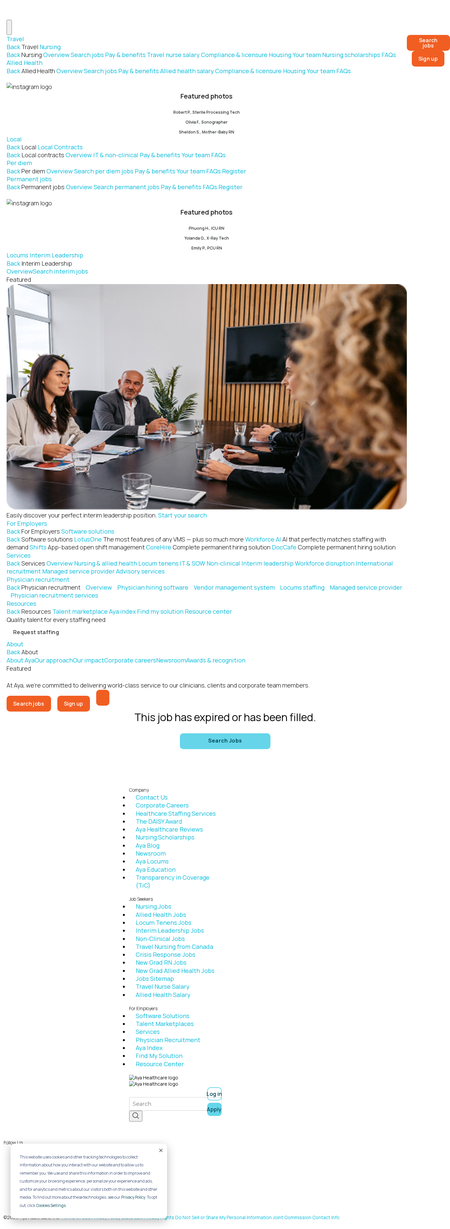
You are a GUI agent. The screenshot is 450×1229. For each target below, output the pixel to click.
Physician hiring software (152, 587)
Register (234, 171)
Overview (56, 55)
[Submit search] (135, 1116)
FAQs (388, 55)
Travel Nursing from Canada (174, 947)
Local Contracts (60, 147)
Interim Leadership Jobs (170, 930)
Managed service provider (78, 571)
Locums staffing (302, 587)
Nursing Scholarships (165, 837)
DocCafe (334, 547)
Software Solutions (162, 1016)
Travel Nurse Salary (162, 986)
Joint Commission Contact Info (306, 1217)
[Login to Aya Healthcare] (102, 698)
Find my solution (160, 611)
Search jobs (87, 55)
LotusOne (159, 539)
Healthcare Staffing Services (176, 813)
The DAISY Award (159, 821)
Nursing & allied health (105, 563)
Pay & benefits (125, 55)
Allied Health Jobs (161, 915)
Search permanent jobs (126, 187)
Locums (17, 255)
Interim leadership (267, 563)
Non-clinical (223, 563)
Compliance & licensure (234, 55)
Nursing (50, 47)
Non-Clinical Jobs (160, 939)
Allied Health (24, 63)
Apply (214, 1109)
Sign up (428, 58)
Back (13, 47)
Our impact (88, 660)
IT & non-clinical (115, 155)
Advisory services (140, 571)
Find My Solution (159, 1056)
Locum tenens (158, 563)
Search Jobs (225, 740)
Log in (214, 1093)
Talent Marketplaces (165, 1024)
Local (14, 139)
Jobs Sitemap (155, 978)
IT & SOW (192, 563)
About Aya (21, 660)
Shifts (87, 547)
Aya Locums (152, 861)
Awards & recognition (215, 660)
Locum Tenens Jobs (163, 922)
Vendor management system (234, 587)
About (15, 644)
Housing (280, 55)
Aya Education (156, 869)
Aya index (122, 611)
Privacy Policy (133, 1197)
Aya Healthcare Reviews (169, 829)
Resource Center (160, 1064)
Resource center (208, 611)
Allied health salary (187, 71)
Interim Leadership (56, 255)
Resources (21, 603)
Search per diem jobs (103, 171)
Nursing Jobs (153, 906)
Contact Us (152, 797)
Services (19, 555)
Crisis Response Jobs (165, 954)
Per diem (19, 163)
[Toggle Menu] (9, 27)
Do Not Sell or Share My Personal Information (223, 1217)
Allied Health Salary (163, 995)
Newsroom (171, 660)
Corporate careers (130, 660)
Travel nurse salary (173, 55)
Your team (307, 55)
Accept (160, 1150)
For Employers (27, 523)
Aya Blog (147, 845)
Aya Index (149, 1048)
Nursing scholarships (351, 55)
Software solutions (87, 531)
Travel (15, 39)
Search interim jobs (60, 271)
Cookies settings (51, 1205)
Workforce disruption (324, 563)
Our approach (54, 660)
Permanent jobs (29, 179)
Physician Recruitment (168, 1040)
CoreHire (208, 547)
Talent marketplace (80, 611)
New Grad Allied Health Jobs (175, 971)
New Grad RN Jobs (161, 962)
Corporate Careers (162, 805)
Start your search (182, 515)
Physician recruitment (38, 579)
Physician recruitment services (54, 595)
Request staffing (36, 632)
